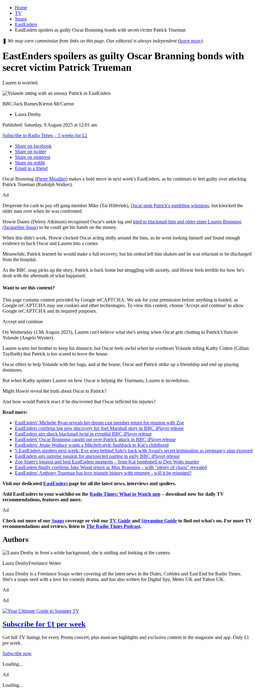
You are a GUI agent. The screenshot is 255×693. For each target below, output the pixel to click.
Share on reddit (30, 162)
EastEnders (26, 24)
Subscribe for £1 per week (44, 624)
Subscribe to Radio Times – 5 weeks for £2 (44, 135)
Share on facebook (33, 146)
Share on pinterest (32, 157)
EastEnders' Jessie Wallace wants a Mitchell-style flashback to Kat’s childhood (92, 445)
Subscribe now (17, 653)
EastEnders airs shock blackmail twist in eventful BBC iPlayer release (83, 433)
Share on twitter (30, 151)
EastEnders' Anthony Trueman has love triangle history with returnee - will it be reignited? (103, 473)
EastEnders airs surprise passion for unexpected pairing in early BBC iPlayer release (97, 456)
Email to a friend (31, 168)
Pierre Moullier (51, 178)
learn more (190, 40)
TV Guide (120, 520)
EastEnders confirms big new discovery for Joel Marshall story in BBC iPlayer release (99, 428)
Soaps (21, 18)
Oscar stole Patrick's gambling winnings (170, 205)
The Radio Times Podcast (113, 526)
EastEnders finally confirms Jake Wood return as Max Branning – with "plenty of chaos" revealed (111, 467)
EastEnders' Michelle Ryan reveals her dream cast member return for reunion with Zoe (99, 422)
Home (21, 7)
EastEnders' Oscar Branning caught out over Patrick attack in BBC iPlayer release (95, 439)
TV (18, 13)
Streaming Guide (159, 520)
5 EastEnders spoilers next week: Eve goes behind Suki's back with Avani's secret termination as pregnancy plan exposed (134, 450)
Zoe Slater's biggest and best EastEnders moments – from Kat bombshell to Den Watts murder (107, 461)
